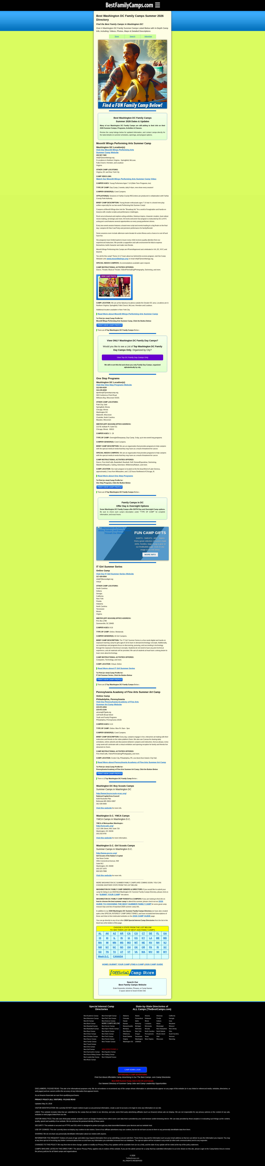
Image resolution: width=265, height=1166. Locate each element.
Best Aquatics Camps (109, 1052)
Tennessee (138, 1036)
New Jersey (173, 1028)
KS (136, 938)
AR (121, 933)
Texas (147, 1036)
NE (143, 942)
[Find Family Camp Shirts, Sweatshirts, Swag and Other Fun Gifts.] (115, 533)
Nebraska (138, 1028)
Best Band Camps (89, 1023)
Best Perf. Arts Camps (109, 1018)
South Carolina (174, 1034)
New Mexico (127, 1031)
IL (114, 938)
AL (99, 933)
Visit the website (104, 808)
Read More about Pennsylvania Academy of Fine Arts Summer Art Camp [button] (132, 762)
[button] (114, 296)
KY (143, 938)
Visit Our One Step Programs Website (114, 385)
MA (100, 942)
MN (114, 942)
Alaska (137, 1016)
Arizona (147, 1016)
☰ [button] (157, 5)
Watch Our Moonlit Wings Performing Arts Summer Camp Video (126, 179)
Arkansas (159, 1016)
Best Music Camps (90, 1059)
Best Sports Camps (108, 1031)
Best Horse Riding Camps (92, 1054)
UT (121, 952)
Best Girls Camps (89, 1047)
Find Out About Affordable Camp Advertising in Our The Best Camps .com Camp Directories (132, 1076)
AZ (114, 933)
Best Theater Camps (108, 1041)
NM (100, 947)
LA (150, 938)
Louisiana (148, 1023)
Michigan (138, 1026)
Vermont (171, 1036)
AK (107, 933)
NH (157, 942)
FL (157, 933)
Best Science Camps (108, 1021)
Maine (158, 1023)
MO (129, 942)
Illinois (147, 1021)
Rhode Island (160, 1034)
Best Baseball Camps (91, 1026)
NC (114, 947)
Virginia (125, 1039)
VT (128, 952)
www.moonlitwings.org (117, 259)
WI (157, 952)
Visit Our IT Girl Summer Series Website (115, 574)
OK (136, 947)
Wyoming (172, 1039)
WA (143, 952)
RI (158, 947)
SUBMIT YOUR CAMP (110, 894)
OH (129, 947)
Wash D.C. (103, 956)
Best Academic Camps (91, 1016)
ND (121, 947)
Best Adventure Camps (91, 1018)
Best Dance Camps (90, 1039)
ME (158, 938)
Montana (126, 1028)
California (172, 1016)
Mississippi (159, 1026)
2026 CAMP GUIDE (142, 916)
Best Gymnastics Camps (92, 1052)
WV (150, 952)
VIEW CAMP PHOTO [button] (108, 276)
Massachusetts (128, 1026)
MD (165, 938)
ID (107, 938)
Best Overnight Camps (109, 1016)
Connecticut (139, 1018)
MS (121, 942)
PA (150, 947)
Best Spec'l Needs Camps (110, 1028)
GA (165, 933)
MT (136, 942)
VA (136, 952)
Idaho (137, 1021)
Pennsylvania (149, 1034)
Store (117, 36)
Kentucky (138, 1023)
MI (107, 942)
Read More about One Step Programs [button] (115, 476)
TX (114, 952)
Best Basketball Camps (91, 1028)
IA (129, 938)
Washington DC (128, 1041)
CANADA (118, 956)
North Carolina (149, 1031)
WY (165, 952)
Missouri (171, 1026)
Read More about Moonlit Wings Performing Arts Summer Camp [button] (128, 314)
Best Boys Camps (89, 1031)
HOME (105, 964)
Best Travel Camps (90, 1044)
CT (143, 933)
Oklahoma (126, 1034)
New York (138, 1031)
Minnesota (148, 1026)
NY (107, 947)
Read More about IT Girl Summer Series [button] (116, 668)
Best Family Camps (90, 1041)
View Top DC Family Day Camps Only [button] (132, 357)
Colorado (126, 1018)
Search (132, 36)
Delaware (148, 1018)
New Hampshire (161, 1028)
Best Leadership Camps (91, 1057)
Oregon (137, 1034)
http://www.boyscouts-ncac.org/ (111, 793)
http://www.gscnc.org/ (106, 853)
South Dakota (127, 1036)
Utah (158, 1036)
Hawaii (125, 1021)
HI (100, 938)
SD (100, 952)
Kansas (125, 1023)
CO (136, 933)
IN (121, 938)
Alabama (126, 1016)
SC (165, 947)
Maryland (172, 1023)
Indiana (158, 1021)
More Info (150, 554)
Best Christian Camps (91, 1036)
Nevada (147, 1028)
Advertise (148, 36)
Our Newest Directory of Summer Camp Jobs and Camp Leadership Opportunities (132, 1082)
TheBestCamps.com (132, 1158)
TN (107, 952)
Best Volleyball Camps (109, 1057)
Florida (158, 1018)
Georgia (171, 1018)
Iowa (170, 1021)
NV (150, 942)
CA (129, 933)
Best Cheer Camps (90, 1034)
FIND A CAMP (137, 964)
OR (143, 947)
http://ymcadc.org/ (104, 826)
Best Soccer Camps (108, 1026)
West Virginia (149, 1039)
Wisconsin (159, 1039)
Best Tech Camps (107, 1036)
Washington (139, 1039)
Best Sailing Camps (108, 1054)
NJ (165, 942)
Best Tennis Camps (108, 1039)
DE (150, 933)
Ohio (170, 1031)
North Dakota (160, 1031)
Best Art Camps (89, 1021)
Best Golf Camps (89, 1049)
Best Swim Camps (108, 1034)
